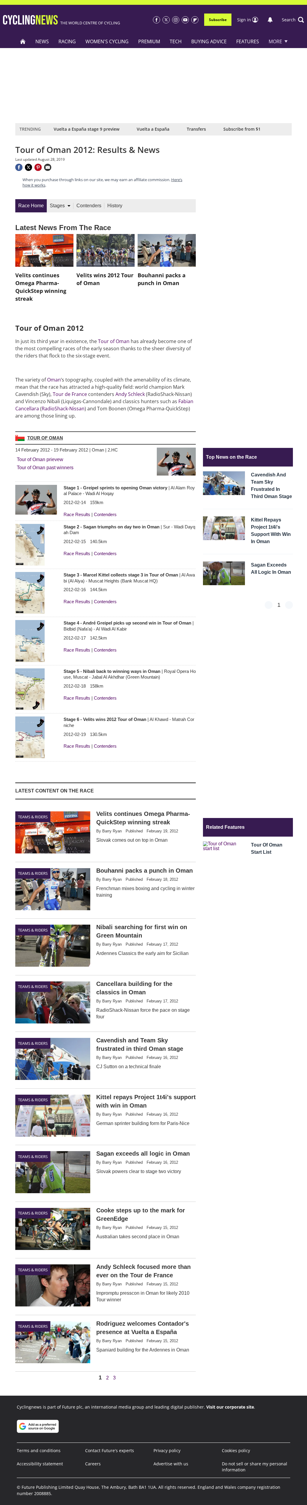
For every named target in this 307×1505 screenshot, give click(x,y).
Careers (93, 1464)
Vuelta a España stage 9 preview (86, 129)
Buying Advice (209, 41)
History (114, 205)
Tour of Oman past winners (45, 467)
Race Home (31, 205)
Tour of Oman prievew (40, 459)
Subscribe (218, 19)
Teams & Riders (33, 816)
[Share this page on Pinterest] (38, 167)
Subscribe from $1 (242, 129)
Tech (176, 41)
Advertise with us (171, 1464)
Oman (54, 379)
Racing (67, 41)
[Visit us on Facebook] (156, 19)
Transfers (196, 129)
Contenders (88, 205)
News (42, 41)
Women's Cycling (107, 41)
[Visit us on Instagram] (175, 19)
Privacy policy (167, 1450)
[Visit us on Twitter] (166, 19)
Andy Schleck (130, 394)
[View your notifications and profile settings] (270, 20)
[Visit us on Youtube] (185, 19)
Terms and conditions (39, 1450)
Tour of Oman (114, 341)
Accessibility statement (40, 1464)
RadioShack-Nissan (63, 408)
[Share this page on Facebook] (18, 167)
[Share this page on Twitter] (28, 167)
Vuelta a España (153, 129)
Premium (149, 41)
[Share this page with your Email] (47, 167)
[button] (293, 20)
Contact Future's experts (109, 1450)
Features (247, 41)
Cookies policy (236, 1450)
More (275, 41)
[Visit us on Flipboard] (194, 19)
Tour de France (70, 394)
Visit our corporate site (230, 1407)
